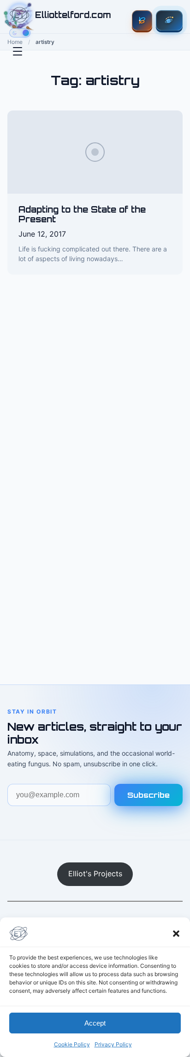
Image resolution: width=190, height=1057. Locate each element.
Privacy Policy (113, 1044)
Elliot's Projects (95, 873)
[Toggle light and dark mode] (19, 32)
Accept (95, 1023)
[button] (176, 933)
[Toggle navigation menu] (17, 51)
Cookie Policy (72, 1044)
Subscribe (148, 795)
